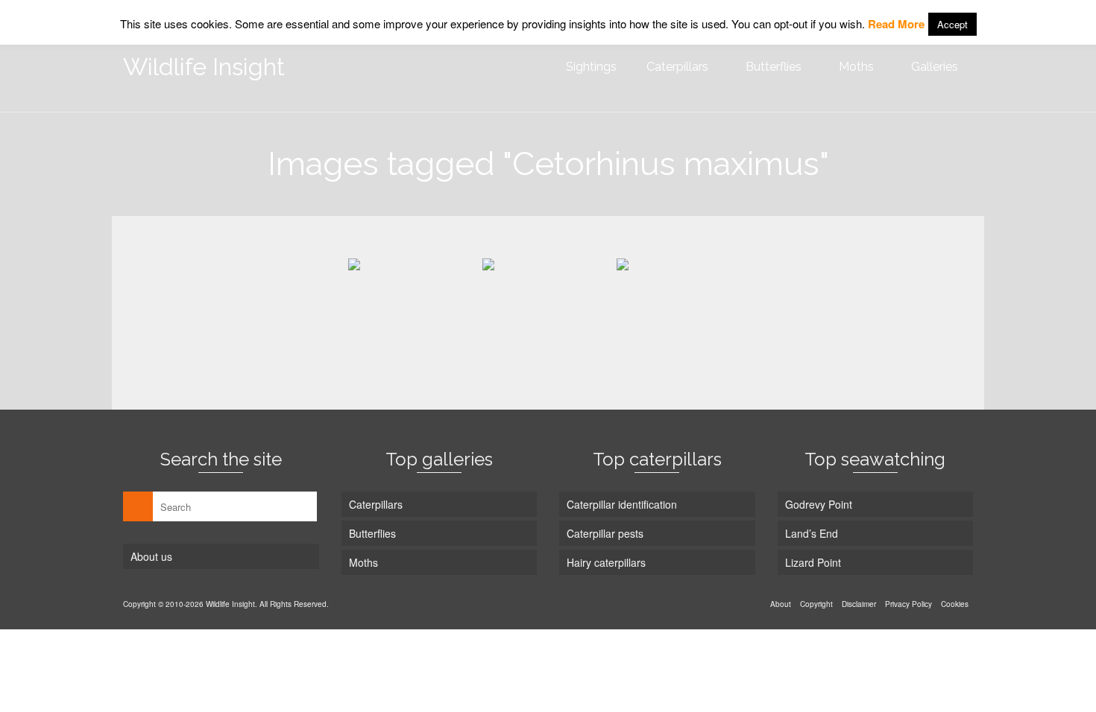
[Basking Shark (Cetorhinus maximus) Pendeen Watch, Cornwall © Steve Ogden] (682, 307)
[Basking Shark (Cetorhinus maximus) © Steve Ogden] (413, 307)
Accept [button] (952, 24)
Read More (896, 23)
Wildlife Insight (204, 66)
